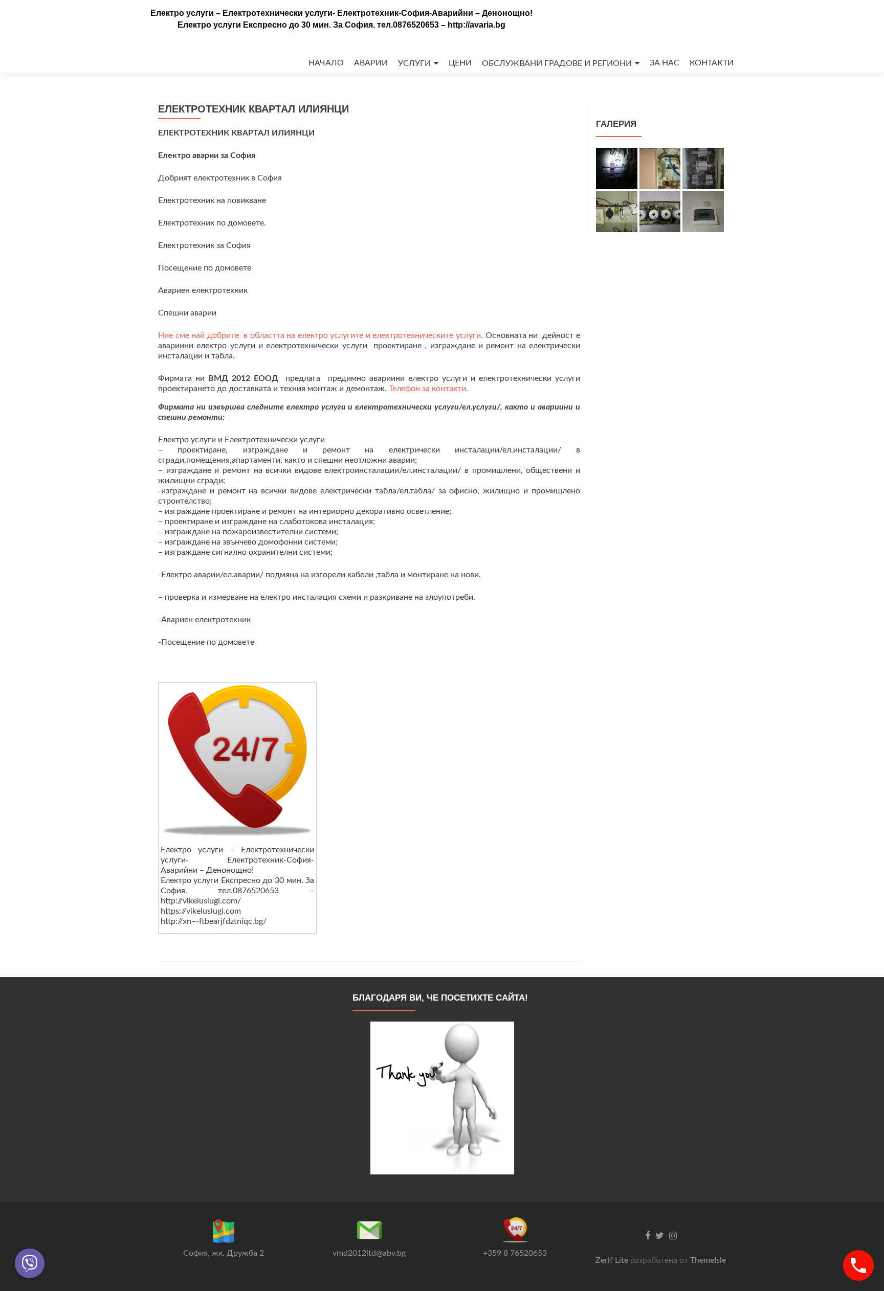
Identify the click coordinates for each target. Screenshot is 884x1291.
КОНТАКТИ (712, 63)
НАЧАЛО (326, 63)
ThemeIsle (708, 1260)
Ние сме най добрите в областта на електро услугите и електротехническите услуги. (321, 335)
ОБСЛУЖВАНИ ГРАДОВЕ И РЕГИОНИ (557, 63)
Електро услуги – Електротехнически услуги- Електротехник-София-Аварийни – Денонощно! (341, 13)
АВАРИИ (371, 63)
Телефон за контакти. (428, 388)
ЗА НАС (664, 63)
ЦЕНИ (460, 63)
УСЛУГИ (414, 63)
